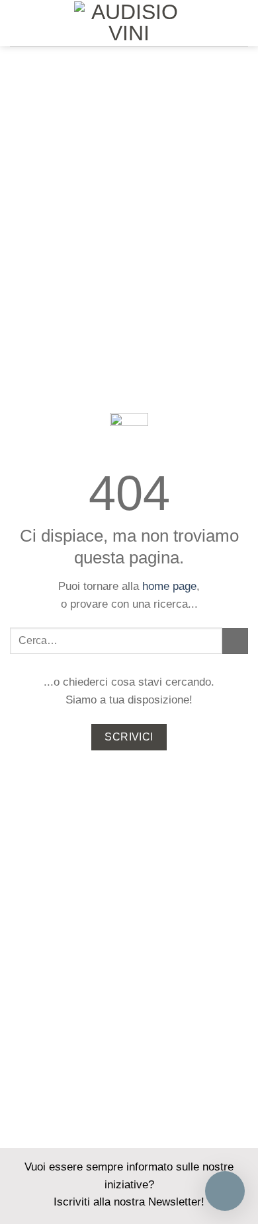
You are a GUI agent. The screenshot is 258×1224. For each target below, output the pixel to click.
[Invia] (235, 641)
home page (169, 586)
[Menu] (18, 23)
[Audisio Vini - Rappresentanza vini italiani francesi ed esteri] (129, 23)
